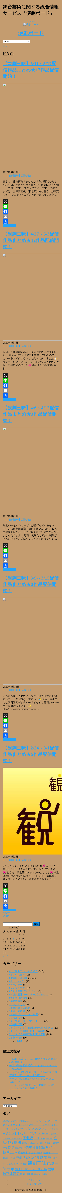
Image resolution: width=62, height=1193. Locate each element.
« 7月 (6, 956)
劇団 (17, 1143)
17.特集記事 (16, 1024)
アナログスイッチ (38, 1125)
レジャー (43, 1133)
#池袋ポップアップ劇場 (14, 1121)
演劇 (19, 1157)
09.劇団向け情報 (18, 998)
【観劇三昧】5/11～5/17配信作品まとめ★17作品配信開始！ (31, 70)
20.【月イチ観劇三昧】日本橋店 (27, 1031)
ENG (27, 1121)
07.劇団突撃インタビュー (23, 991)
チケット (11, 1133)
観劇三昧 (37, 1163)
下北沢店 (39, 1138)
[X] (31, 201)
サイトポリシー (34, 1180)
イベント (7, 1129)
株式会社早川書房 (35, 1153)
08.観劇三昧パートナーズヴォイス (28, 994)
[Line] (31, 206)
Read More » (9, 225)
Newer (6, 913)
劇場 (11, 1147)
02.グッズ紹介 (17, 974)
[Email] (31, 216)
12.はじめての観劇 (19, 1007)
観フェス (18, 1164)
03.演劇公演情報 (18, 978)
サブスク (35, 1128)
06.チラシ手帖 (17, 988)
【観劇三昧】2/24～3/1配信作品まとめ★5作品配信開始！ (31, 754)
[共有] (31, 221)
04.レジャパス (17, 981)
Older (6, 915)
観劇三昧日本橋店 (29, 1174)
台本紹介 (21, 1041)
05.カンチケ (16, 984)
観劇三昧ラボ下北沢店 (31, 1169)
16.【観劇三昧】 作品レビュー (26, 1021)
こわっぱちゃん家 (40, 1121)
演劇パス (29, 1157)
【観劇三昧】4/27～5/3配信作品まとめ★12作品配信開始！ (31, 240)
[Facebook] (31, 211)
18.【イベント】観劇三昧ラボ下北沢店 (31, 1027)
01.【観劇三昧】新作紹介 (17, 175)
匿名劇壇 (18, 1148)
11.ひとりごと (17, 1004)
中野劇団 (49, 1138)
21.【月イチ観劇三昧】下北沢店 (27, 1034)
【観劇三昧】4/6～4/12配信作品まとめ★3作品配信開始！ (31, 414)
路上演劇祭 (43, 1174)
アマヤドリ (52, 1125)
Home (6, 46)
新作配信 (39, 1147)
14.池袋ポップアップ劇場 (23, 1014)
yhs (31, 1121)
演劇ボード (31, 33)
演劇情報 (43, 1157)
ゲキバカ (23, 1129)
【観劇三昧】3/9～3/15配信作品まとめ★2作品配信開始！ (31, 584)
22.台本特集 (16, 1037)
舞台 (11, 1164)
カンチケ (15, 1129)
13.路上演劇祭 (17, 1011)
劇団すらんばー (46, 1143)
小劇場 (27, 1147)
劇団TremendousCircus (30, 1143)
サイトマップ (34, 1184)
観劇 (25, 1164)
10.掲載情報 (16, 1001)
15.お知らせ (16, 1017)
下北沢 (28, 1138)
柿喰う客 (23, 1152)
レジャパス (27, 1133)
